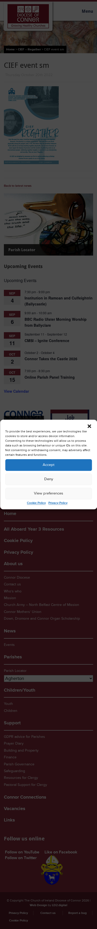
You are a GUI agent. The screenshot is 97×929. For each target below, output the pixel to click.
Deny (48, 479)
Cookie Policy (36, 503)
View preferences (48, 493)
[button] (89, 426)
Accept (48, 464)
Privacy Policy (58, 503)
